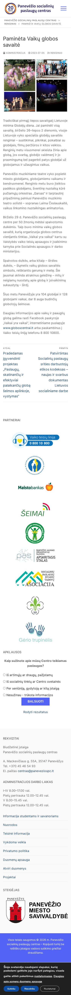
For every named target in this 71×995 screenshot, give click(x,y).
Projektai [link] (9, 877)
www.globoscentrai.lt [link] (18, 328)
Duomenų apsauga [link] (16, 860)
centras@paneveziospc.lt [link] (36, 771)
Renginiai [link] (56, 53)
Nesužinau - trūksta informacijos (29, 695)
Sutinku (11, 988)
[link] (29, 8)
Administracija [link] (15, 53)
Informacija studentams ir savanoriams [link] (30, 816)
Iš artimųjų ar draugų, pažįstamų (29, 675)
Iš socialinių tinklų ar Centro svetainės (33, 681)
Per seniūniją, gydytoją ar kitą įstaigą (32, 688)
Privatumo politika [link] (16, 851)
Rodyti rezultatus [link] (35, 712)
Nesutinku (29, 988)
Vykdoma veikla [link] (14, 842)
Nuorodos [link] (10, 825)
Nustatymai (49, 988)
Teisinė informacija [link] (16, 833)
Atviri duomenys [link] (14, 868)
